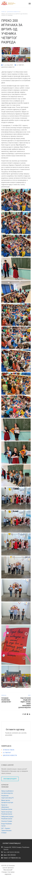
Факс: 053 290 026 (10, 855)
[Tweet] (25, 714)
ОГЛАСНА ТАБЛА (8, 750)
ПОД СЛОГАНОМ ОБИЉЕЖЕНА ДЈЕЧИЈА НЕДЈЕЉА (24, 702)
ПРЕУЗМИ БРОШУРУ (10, 779)
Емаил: (12, 858)
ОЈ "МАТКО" (20, 65)
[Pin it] (27, 714)
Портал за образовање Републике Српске (6, 807)
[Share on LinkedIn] (29, 714)
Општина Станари (6, 821)
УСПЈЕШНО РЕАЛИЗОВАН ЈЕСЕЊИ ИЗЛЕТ (6, 700)
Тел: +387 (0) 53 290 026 (11, 852)
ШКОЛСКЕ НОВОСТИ (7, 67)
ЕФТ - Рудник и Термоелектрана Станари (6, 830)
